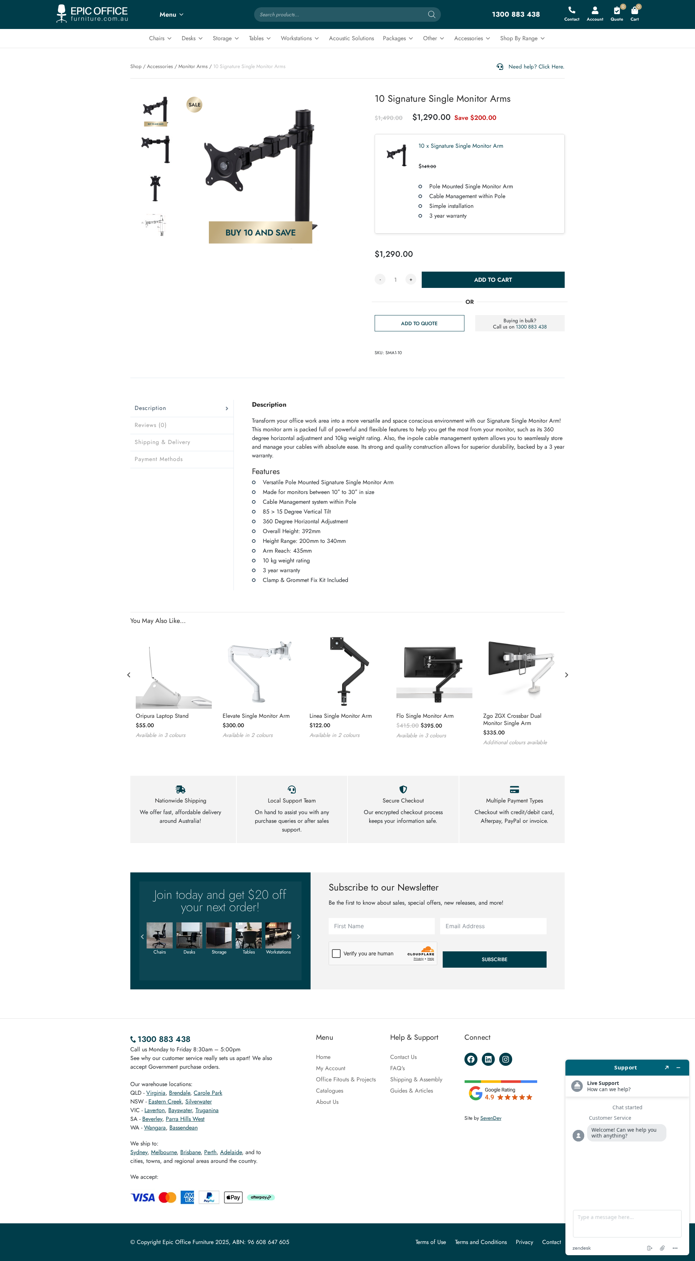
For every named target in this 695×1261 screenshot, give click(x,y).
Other (430, 38)
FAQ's (397, 1068)
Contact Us (403, 1057)
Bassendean (183, 1127)
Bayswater (180, 1110)
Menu (168, 14)
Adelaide (231, 1152)
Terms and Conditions (481, 1242)
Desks (188, 38)
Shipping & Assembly (416, 1079)
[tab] (181, 408)
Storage (222, 38)
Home (323, 1057)
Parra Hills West (185, 1119)
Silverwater (198, 1101)
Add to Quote (419, 323)
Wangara (155, 1127)
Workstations (296, 38)
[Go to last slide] (129, 674)
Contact (551, 1242)
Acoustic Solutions (351, 38)
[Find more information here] (627, 1157)
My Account (330, 1068)
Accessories (468, 38)
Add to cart (493, 280)
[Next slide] (566, 674)
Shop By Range (519, 38)
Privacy (524, 1242)
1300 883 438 (531, 326)
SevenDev (490, 1118)
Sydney (138, 1152)
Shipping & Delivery (162, 442)
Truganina (207, 1110)
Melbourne (164, 1152)
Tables (256, 38)
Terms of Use (431, 1242)
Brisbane (190, 1152)
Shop (136, 66)
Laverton (154, 1110)
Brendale (179, 1093)
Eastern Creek (165, 1101)
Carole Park (208, 1093)
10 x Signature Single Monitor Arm (460, 146)
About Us (327, 1102)
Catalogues (329, 1090)
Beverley (152, 1119)
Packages (394, 38)
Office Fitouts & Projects (346, 1079)
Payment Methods (159, 459)
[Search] (432, 14)
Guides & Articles (411, 1090)
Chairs (156, 38)
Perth (210, 1152)
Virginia (155, 1093)
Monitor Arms (193, 66)
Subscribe (494, 959)
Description (150, 408)
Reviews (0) (151, 425)
